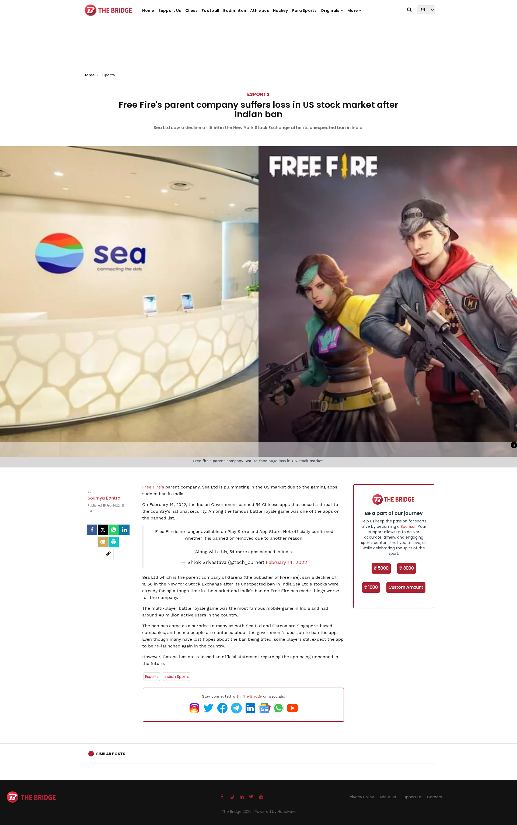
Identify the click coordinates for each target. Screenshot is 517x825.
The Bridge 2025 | (238, 811)
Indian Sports (177, 676)
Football (210, 10)
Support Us (169, 10)
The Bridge (252, 696)
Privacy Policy (361, 797)
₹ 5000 (381, 568)
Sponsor (408, 526)
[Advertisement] (258, 51)
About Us (387, 797)
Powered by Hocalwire (275, 811)
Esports (152, 676)
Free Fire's (153, 487)
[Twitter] (102, 529)
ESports (258, 94)
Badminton (234, 10)
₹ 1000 (371, 587)
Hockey (280, 10)
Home (148, 10)
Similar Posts (110, 754)
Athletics (259, 10)
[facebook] (92, 529)
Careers (434, 797)
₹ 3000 (406, 568)
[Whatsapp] (113, 529)
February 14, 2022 (286, 562)
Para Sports (304, 10)
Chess (191, 10)
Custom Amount (406, 587)
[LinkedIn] (124, 529)
